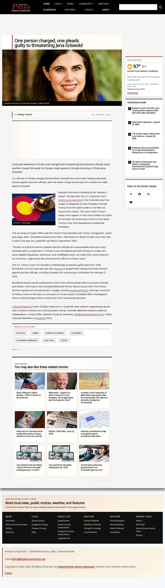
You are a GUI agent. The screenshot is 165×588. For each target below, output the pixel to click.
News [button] (70, 3)
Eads (34, 532)
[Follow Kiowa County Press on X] (131, 194)
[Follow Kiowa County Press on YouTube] (131, 202)
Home (46, 3)
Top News (10, 520)
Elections (10, 532)
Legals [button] (88, 9)
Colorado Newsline (27, 340)
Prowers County (39, 528)
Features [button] (70, 9)
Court (64, 340)
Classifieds (49, 9)
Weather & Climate (92, 524)
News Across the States (16, 524)
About (106, 9)
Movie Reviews (117, 524)
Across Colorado (55, 333)
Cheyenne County (40, 524)
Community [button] (85, 3)
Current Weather (91, 520)
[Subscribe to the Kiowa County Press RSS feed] (148, 194)
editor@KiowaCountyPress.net (28, 559)
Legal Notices (64, 538)
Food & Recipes (117, 520)
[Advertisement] (62, 140)
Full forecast (132, 93)
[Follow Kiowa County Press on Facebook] (140, 194)
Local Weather (90, 532)
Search (139, 520)
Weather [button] (103, 3)
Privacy (139, 535)
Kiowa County (38, 520)
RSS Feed (140, 524)
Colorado (76, 333)
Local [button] (57, 3)
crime (35, 333)
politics (21, 333)
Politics (9, 528)
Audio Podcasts (117, 528)
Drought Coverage (92, 528)
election (49, 340)
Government (63, 520)
